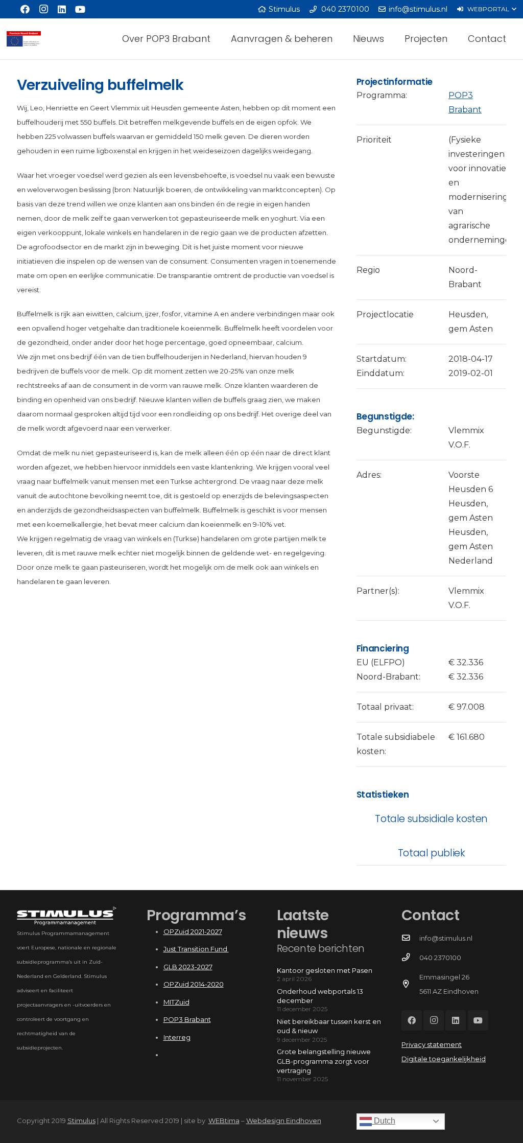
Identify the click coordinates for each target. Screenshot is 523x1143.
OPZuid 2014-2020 (193, 984)
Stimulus (81, 1120)
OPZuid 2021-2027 (192, 931)
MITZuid (176, 1002)
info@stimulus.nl (445, 938)
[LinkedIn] (62, 9)
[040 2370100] (410, 957)
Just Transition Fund (196, 949)
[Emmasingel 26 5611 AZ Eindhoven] (410, 984)
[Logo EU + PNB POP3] (24, 38)
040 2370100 (440, 957)
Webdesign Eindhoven (283, 1120)
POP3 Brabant (187, 1019)
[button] (486, 9)
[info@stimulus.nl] (410, 938)
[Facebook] (25, 9)
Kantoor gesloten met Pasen (324, 970)
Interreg (177, 1037)
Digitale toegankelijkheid (443, 1059)
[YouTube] (80, 9)
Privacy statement (431, 1044)
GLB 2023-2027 (187, 967)
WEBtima (224, 1120)
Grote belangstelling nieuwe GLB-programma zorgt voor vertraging (324, 1060)
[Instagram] (43, 9)
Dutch (383, 1120)
